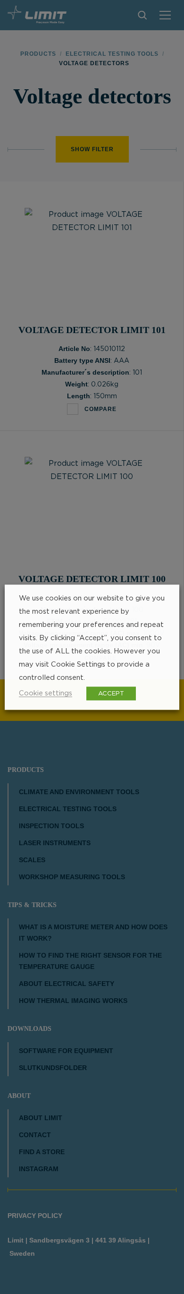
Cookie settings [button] (45, 692)
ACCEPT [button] (111, 693)
